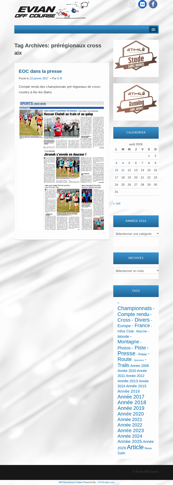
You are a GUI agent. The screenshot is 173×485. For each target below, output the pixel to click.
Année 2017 (131, 397)
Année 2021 (130, 419)
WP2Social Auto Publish (71, 482)
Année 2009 (139, 366)
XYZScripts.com (106, 482)
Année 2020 (131, 414)
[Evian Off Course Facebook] (153, 4)
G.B (59, 78)
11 (122, 170)
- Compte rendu (136, 311)
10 (116, 170)
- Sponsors (138, 360)
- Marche (140, 331)
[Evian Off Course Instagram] (131, 4)
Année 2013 (128, 381)
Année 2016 (129, 391)
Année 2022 (130, 425)
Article (135, 447)
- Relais (141, 354)
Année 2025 (130, 441)
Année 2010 (127, 371)
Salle (121, 453)
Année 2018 (132, 402)
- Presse (133, 350)
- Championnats (135, 305)
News (148, 448)
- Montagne (128, 339)
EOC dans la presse (40, 71)
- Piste (138, 347)
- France (141, 325)
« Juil (116, 203)
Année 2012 (135, 376)
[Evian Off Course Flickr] (142, 4)
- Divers (140, 320)
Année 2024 (130, 436)
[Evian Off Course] (51, 10)
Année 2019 (131, 408)
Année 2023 (131, 430)
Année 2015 (136, 386)
